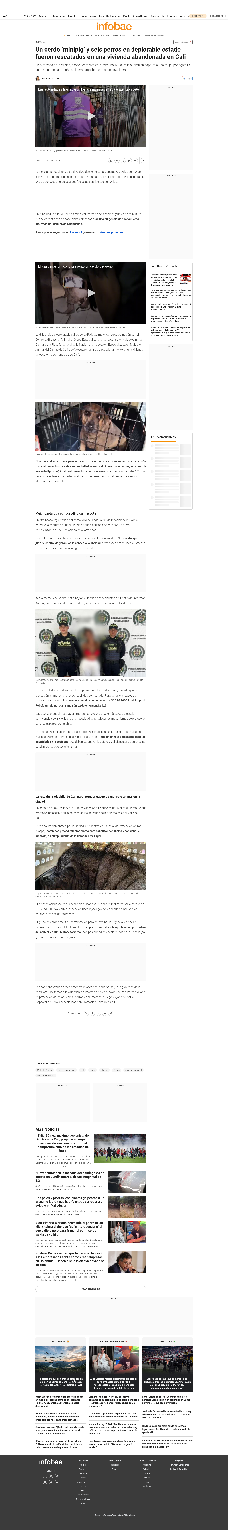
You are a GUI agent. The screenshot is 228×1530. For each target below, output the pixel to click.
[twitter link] (51, 1476)
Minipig (104, 1070)
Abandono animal (133, 1070)
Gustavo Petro (135, 35)
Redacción (115, 1465)
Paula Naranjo (52, 78)
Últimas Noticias (140, 16)
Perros (117, 1070)
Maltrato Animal (44, 1070)
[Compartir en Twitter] (123, 160)
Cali (82, 1070)
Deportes (155, 16)
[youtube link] (45, 1482)
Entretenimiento (169, 16)
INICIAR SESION (217, 16)
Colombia (72, 16)
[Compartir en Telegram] (135, 160)
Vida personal (78, 35)
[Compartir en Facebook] (117, 160)
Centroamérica (113, 16)
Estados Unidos (58, 16)
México (93, 16)
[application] (90, 116)
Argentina (43, 16)
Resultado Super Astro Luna (97, 35)
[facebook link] (45, 1476)
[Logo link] (114, 26)
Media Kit (147, 1486)
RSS (83, 1503)
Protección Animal (66, 1070)
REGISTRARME (198, 16)
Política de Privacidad (179, 1469)
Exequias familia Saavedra (153, 35)
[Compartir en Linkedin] (129, 160)
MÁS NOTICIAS (91, 1289)
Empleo (115, 1469)
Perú (101, 16)
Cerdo (92, 1070)
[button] (5, 16)
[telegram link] (51, 1482)
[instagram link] (57, 1476)
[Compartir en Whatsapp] (110, 160)
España (83, 16)
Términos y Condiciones (179, 1465)
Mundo (126, 16)
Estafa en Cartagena (119, 35)
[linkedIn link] (57, 1482)
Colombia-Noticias (46, 1075)
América (83, 1465)
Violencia (184, 16)
